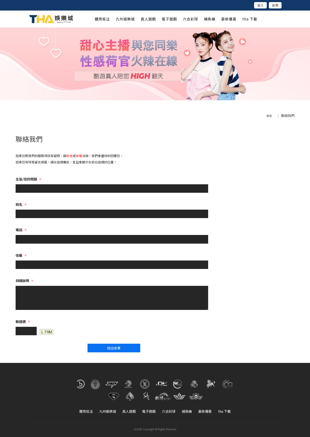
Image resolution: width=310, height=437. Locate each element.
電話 (21, 229)
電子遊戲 (149, 411)
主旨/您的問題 (29, 179)
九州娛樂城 (107, 411)
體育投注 (86, 411)
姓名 (21, 204)
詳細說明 (25, 280)
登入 (260, 5)
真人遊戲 (129, 411)
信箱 (21, 255)
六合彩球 (168, 411)
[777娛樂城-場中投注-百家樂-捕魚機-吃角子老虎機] (155, 63)
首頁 (269, 116)
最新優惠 (205, 411)
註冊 (275, 5)
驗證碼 (23, 321)
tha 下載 (224, 411)
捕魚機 (187, 411)
